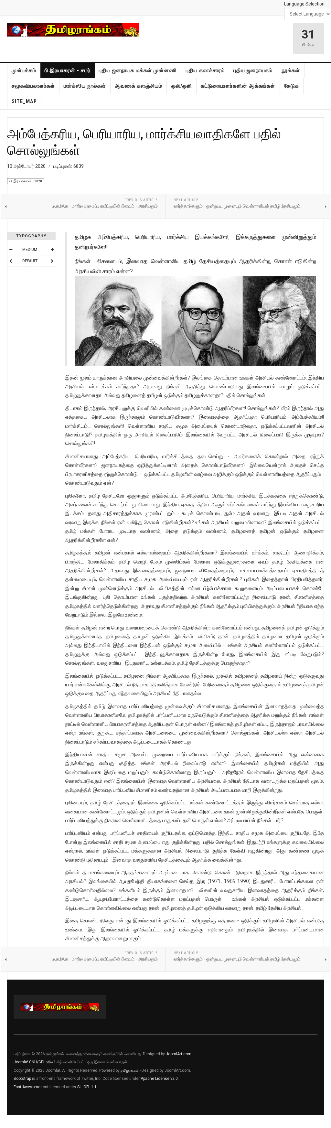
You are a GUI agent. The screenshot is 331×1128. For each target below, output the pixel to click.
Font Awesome (27, 1087)
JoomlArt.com (178, 1054)
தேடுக (291, 86)
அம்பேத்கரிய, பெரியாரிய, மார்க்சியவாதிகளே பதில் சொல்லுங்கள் (144, 141)
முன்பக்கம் (24, 70)
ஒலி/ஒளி (181, 86)
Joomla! (21, 1062)
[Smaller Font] (10, 249)
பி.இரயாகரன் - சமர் (68, 70)
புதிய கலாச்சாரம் (205, 70)
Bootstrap (22, 1078)
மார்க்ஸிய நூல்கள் (85, 86)
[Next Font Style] (52, 260)
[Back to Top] (6, 1121)
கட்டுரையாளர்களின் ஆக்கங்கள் (238, 86)
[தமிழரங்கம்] (73, 30)
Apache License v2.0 (159, 1078)
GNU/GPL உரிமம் (42, 1062)
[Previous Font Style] (10, 260)
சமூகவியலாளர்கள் (33, 86)
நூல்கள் (291, 70)
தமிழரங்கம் (130, 1070)
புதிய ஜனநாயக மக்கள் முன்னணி (138, 70)
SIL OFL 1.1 (87, 1087)
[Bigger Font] (52, 249)
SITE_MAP (24, 101)
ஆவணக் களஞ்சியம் (138, 86)
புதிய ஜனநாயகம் (252, 70)
